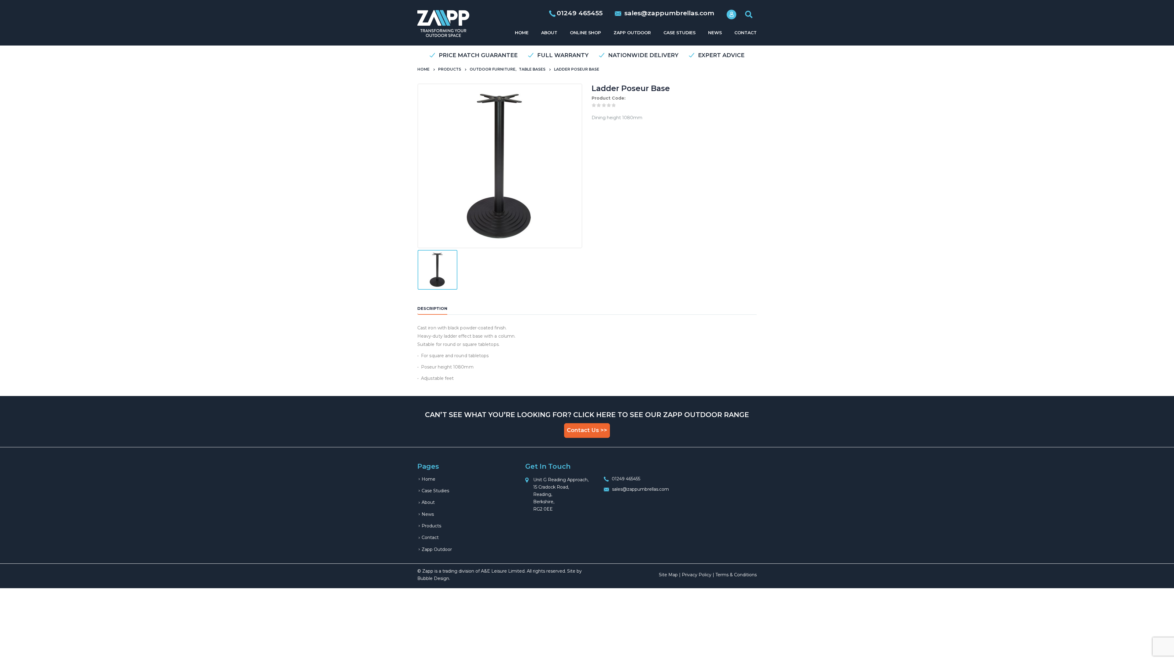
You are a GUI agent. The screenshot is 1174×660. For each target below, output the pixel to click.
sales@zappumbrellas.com (668, 13)
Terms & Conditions (736, 575)
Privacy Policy (696, 575)
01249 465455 (626, 479)
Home (522, 32)
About (549, 32)
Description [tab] (432, 308)
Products (431, 526)
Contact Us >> (587, 430)
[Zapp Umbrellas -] (443, 23)
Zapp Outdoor (632, 32)
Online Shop (585, 32)
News (715, 32)
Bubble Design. (433, 578)
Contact (745, 32)
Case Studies (679, 32)
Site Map (668, 575)
